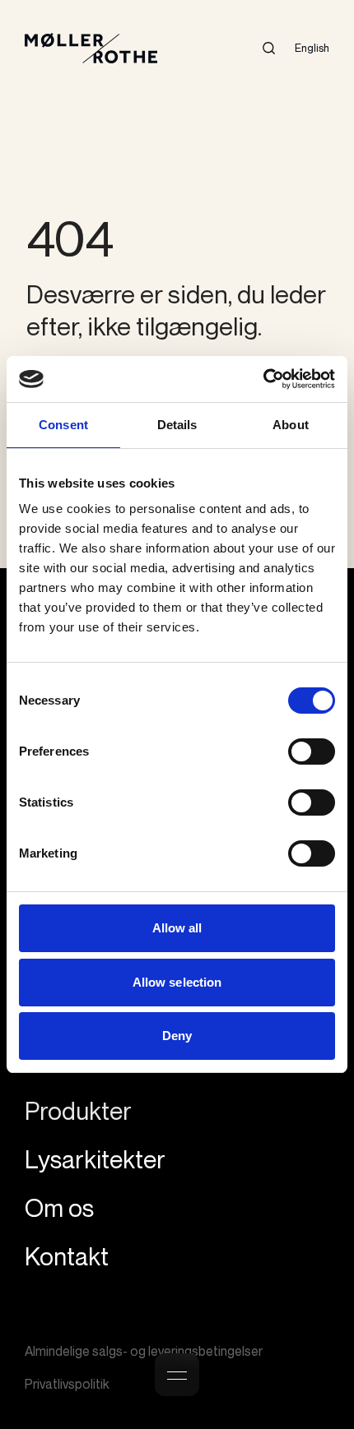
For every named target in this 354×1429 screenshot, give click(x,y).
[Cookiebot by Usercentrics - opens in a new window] (263, 379)
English (312, 47)
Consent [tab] (63, 425)
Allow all (177, 928)
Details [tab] (177, 425)
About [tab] (290, 425)
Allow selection (177, 982)
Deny (177, 1036)
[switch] (311, 751)
